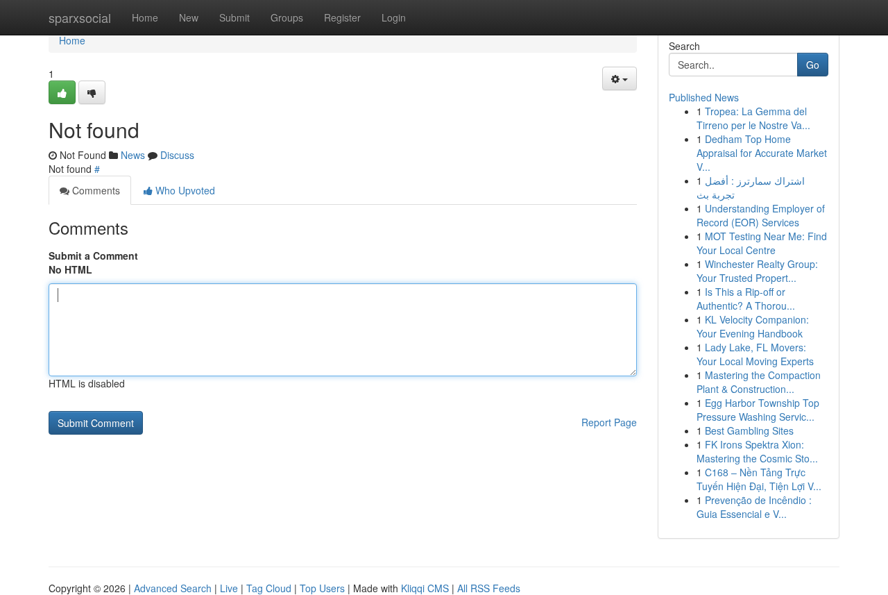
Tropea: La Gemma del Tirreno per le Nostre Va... (753, 118)
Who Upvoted (184, 190)
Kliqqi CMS (425, 588)
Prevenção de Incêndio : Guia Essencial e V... (754, 507)
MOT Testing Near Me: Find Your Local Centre (762, 243)
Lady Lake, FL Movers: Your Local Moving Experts (755, 354)
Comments (94, 190)
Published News (704, 97)
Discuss (177, 155)
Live (229, 588)
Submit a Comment (93, 255)
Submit (234, 17)
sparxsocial (80, 17)
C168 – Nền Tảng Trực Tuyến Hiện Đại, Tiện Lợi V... (759, 479)
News (133, 155)
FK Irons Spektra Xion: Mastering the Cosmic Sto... (757, 451)
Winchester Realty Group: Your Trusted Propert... (757, 271)
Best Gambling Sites (749, 430)
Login (394, 17)
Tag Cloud (268, 588)
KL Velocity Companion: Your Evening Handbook (753, 326)
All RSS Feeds (488, 588)
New (188, 17)
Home (145, 17)
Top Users (322, 588)
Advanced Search (173, 588)
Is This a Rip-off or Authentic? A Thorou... (746, 298)
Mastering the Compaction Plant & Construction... (759, 382)
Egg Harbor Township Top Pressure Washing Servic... (758, 410)
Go (812, 65)
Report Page (609, 422)
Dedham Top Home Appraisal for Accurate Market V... (762, 153)
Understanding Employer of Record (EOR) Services (761, 215)
